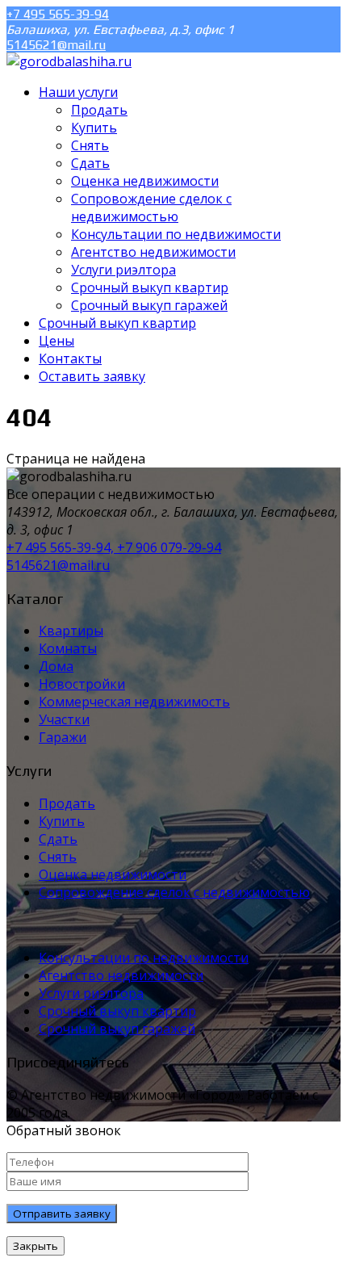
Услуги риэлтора (91, 993)
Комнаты (68, 648)
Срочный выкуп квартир (117, 1011)
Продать (67, 803)
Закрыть (35, 1246)
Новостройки (82, 684)
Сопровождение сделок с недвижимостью (174, 892)
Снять (58, 857)
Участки (64, 719)
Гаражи (62, 737)
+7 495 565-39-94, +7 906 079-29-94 (113, 547)
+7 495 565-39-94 (57, 14)
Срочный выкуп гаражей (117, 1029)
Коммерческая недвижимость (134, 702)
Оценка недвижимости (112, 874)
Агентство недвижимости (121, 975)
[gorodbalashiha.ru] (69, 61)
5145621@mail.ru (56, 44)
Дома (56, 666)
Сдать (58, 839)
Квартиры (71, 630)
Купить (62, 821)
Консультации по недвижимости (144, 957)
